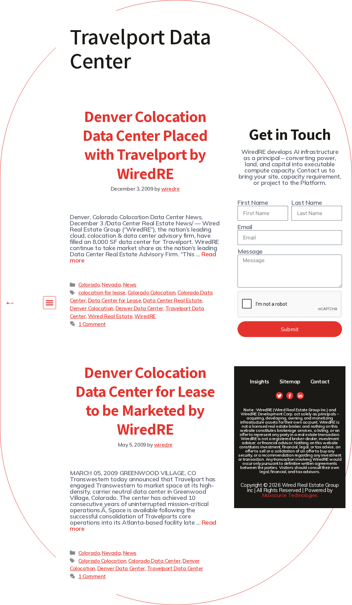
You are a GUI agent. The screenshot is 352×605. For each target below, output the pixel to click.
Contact (320, 381)
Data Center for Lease (114, 300)
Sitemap (289, 381)
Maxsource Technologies (290, 495)
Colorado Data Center (154, 561)
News (129, 284)
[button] (49, 302)
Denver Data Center (139, 308)
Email (245, 227)
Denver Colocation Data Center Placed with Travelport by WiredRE (145, 144)
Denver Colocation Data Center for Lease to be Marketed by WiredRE (145, 400)
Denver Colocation (91, 308)
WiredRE (145, 316)
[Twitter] (279, 395)
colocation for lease (101, 292)
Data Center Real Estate (172, 300)
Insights (259, 381)
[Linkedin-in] (300, 395)
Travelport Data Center (175, 568)
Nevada (111, 284)
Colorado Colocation (151, 292)
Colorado (89, 284)
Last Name (307, 203)
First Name (253, 203)
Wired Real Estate (110, 316)
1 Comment (92, 324)
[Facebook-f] (290, 395)
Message (250, 251)
